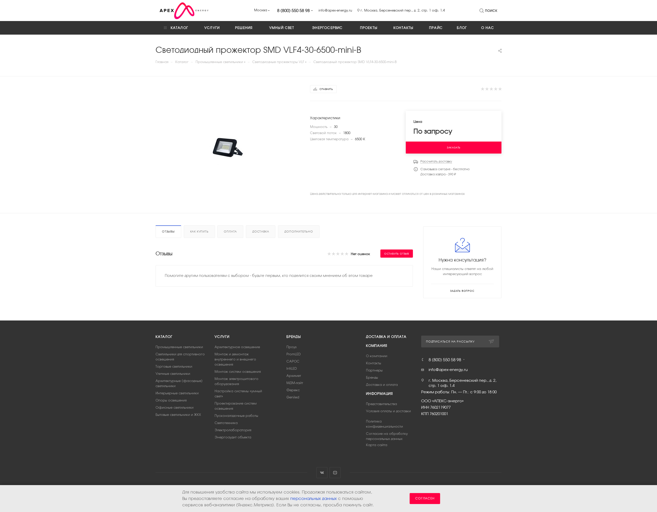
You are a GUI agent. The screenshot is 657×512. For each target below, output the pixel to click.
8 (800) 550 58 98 (293, 10)
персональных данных (313, 498)
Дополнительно (298, 231)
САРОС (292, 361)
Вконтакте (321, 472)
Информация (379, 394)
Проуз (291, 347)
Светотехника (226, 423)
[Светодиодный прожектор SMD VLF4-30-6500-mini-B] (228, 149)
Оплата (230, 231)
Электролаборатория (233, 430)
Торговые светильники (174, 366)
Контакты (373, 363)
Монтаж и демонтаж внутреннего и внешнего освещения (235, 359)
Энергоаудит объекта (233, 437)
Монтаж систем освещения (238, 372)
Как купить (199, 231)
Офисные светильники (175, 407)
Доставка (260, 231)
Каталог (164, 337)
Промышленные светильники (179, 347)
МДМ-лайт (294, 383)
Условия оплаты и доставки (388, 411)
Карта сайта (376, 445)
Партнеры (374, 370)
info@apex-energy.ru (448, 369)
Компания (376, 346)
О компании (376, 356)
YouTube (335, 472)
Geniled (292, 397)
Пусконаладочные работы (236, 416)
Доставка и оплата (386, 337)
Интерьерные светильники (177, 393)
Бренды (293, 337)
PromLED (293, 354)
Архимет (293, 376)
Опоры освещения (171, 400)
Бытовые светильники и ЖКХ (178, 415)
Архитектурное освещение (237, 347)
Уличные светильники (173, 374)
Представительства (381, 404)
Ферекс (293, 390)
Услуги (222, 337)
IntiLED (291, 368)
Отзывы (168, 231)
